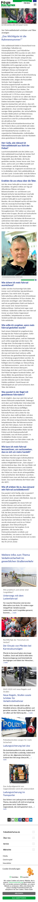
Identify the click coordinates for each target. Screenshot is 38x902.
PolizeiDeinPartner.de (11, 832)
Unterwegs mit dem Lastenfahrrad (13, 597)
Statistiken (15, 877)
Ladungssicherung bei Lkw (16, 745)
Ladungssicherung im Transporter (14, 794)
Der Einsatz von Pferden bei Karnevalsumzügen (17, 647)
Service (6, 844)
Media (5, 856)
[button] (12, 820)
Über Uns (6, 838)
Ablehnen (19, 893)
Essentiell (25, 877)
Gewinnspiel (7, 859)
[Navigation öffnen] (35, 5)
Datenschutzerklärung (16, 882)
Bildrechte (7, 849)
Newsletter (7, 863)
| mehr (14, 613)
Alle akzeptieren (19, 898)
